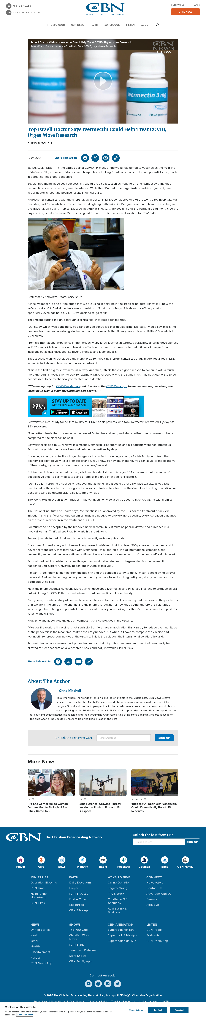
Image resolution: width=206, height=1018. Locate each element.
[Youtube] (88, 983)
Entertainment (40, 952)
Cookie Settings (136, 1009)
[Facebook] (85, 158)
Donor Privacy (77, 1001)
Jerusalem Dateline (82, 950)
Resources (76, 905)
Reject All (158, 1009)
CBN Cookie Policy (97, 1001)
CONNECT (154, 877)
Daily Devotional (80, 882)
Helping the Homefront (39, 895)
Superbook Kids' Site (122, 941)
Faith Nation (77, 945)
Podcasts (153, 935)
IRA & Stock (116, 894)
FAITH (94, 25)
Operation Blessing (44, 882)
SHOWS (75, 924)
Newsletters (154, 882)
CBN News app (116, 386)
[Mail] (105, 158)
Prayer (73, 888)
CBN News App (41, 963)
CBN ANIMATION (121, 924)
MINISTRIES (39, 877)
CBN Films (38, 903)
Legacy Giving (118, 888)
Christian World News (79, 937)
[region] (103, 1010)
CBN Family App (80, 961)
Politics (36, 957)
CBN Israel (38, 888)
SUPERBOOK (112, 25)
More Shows (78, 956)
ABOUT (145, 25)
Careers (151, 899)
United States (40, 930)
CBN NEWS (77, 25)
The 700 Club (56, 25)
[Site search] (157, 26)
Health (35, 946)
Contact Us (177, 4)
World (35, 935)
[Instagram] (107, 983)
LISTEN (130, 25)
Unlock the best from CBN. (74, 738)
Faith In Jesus (78, 894)
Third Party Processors (123, 1001)
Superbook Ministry (121, 930)
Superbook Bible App (122, 935)
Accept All (179, 1009)
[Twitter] (95, 158)
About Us (153, 905)
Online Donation (119, 882)
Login (197, 4)
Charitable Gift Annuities (118, 901)
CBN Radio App (157, 941)
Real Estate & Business (117, 910)
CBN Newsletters (68, 386)
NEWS (35, 924)
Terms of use (40, 1001)
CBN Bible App (79, 910)
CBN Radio (154, 930)
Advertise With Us (159, 894)
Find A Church (79, 899)
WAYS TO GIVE (119, 877)
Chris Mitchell (40, 143)
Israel (34, 941)
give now (185, 12)
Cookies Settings (148, 1001)
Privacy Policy (58, 1001)
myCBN (165, 1001)
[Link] (116, 158)
